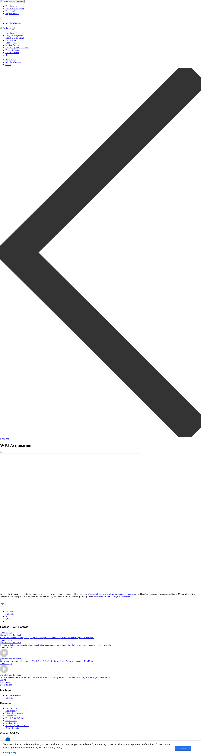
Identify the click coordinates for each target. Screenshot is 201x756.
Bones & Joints (12, 50)
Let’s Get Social (12, 52)
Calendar (9, 698)
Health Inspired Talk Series (17, 47)
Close (183, 748)
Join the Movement (13, 23)
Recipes (8, 55)
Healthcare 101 (12, 6)
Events (8, 64)
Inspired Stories (12, 13)
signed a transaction (127, 594)
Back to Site (10, 59)
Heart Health (11, 11)
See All (3, 680)
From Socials (11, 708)
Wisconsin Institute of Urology (101, 594)
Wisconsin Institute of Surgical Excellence (112, 596)
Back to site (5, 682)
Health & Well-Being (14, 8)
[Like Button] (3, 604)
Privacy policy (9, 752)
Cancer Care (10, 40)
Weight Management (14, 35)
